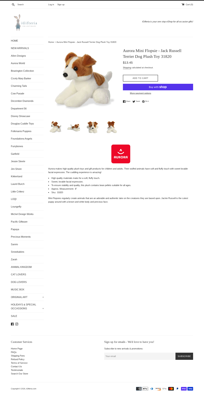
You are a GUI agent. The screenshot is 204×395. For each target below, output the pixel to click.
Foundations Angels (21, 138)
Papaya (15, 229)
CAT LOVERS (18, 274)
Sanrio (14, 244)
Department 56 (19, 108)
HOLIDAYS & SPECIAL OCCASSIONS (27, 306)
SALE (14, 316)
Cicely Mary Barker (21, 78)
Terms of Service (19, 363)
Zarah (14, 259)
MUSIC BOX (17, 289)
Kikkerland (16, 176)
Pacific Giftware (19, 221)
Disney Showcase (20, 116)
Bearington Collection (22, 71)
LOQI (13, 199)
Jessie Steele (18, 161)
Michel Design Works (22, 214)
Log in (51, 4)
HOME (14, 41)
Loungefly (16, 206)
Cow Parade (17, 93)
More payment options (140, 93)
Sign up (61, 4)
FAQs (14, 352)
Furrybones (17, 146)
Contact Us (16, 366)
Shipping (127, 67)
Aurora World (18, 63)
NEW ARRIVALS (20, 48)
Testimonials (17, 370)
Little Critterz (17, 191)
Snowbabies (17, 252)
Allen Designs (18, 56)
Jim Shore (16, 169)
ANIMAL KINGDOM (21, 267)
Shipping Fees (18, 355)
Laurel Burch (17, 184)
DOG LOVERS (19, 282)
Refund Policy (17, 359)
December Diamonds (22, 101)
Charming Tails (19, 86)
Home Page (17, 348)
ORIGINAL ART (27, 297)
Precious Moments (21, 237)
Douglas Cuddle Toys (22, 123)
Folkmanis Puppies (21, 131)
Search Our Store (19, 373)
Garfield (15, 154)
